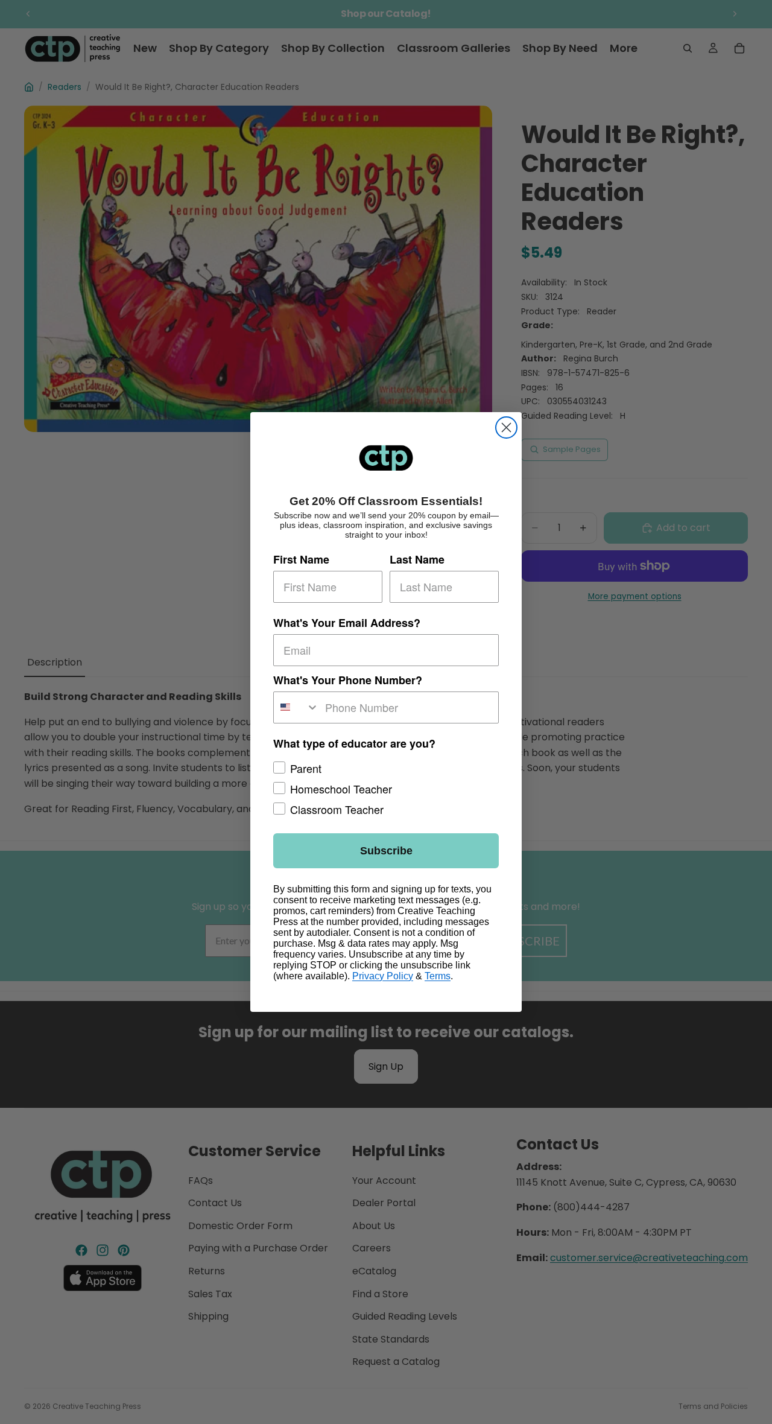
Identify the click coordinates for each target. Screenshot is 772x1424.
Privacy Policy (382, 976)
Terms (438, 976)
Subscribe (386, 851)
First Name (301, 559)
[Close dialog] (506, 427)
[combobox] (296, 707)
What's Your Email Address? (346, 623)
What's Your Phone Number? (347, 680)
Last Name (417, 559)
